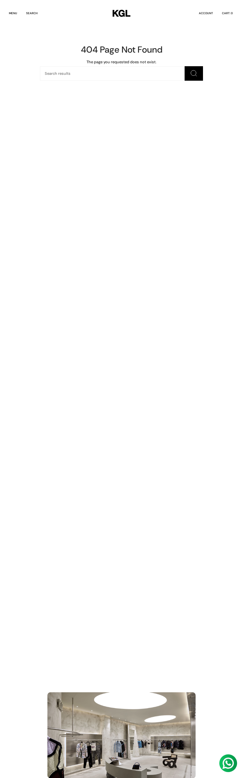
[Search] (194, 73)
